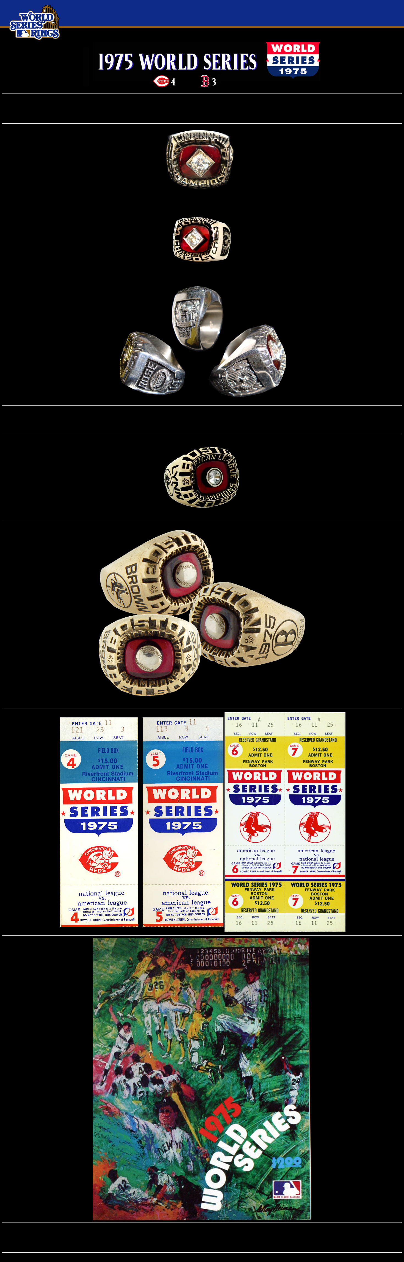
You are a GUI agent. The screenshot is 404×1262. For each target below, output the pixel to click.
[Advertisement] (202, 108)
